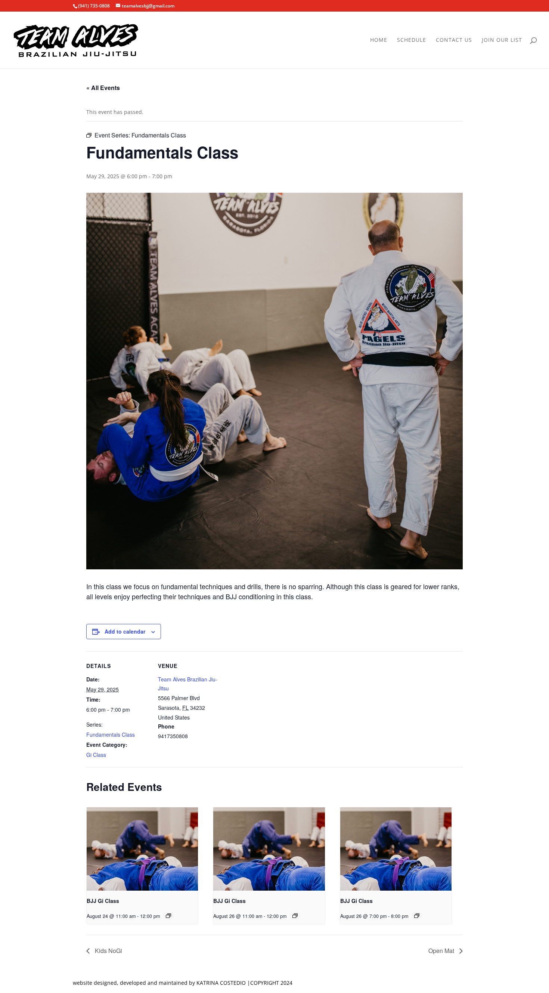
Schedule (411, 40)
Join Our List (502, 40)
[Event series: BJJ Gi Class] (168, 915)
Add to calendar (125, 631)
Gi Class (96, 754)
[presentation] (142, 849)
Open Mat (442, 950)
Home (378, 40)
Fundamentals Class (110, 734)
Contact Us (454, 40)
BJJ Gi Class (103, 900)
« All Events (103, 87)
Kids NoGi (107, 950)
